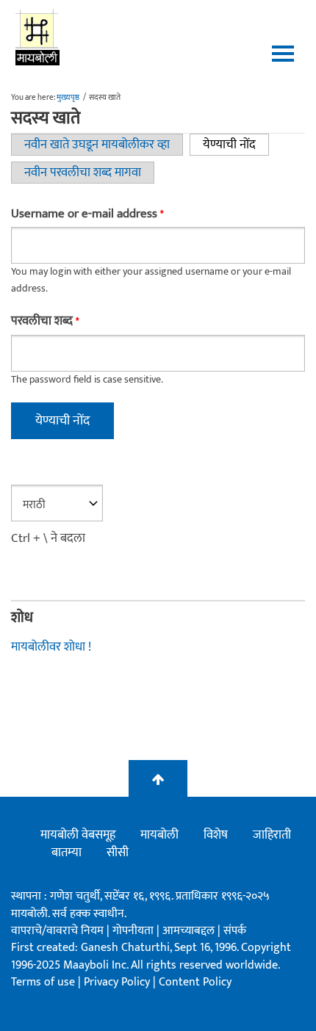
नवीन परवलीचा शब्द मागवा (82, 172)
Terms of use (43, 982)
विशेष (216, 835)
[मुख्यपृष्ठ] (38, 37)
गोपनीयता (134, 931)
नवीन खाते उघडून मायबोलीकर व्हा (97, 144)
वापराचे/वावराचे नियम (57, 931)
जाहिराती (272, 835)
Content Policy (195, 982)
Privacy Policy (118, 982)
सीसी (118, 852)
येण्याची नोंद (236, 144)
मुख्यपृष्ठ (68, 97)
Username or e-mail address (87, 214)
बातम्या (66, 852)
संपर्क (234, 931)
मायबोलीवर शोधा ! (51, 647)
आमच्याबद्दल (190, 931)
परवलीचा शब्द (45, 321)
